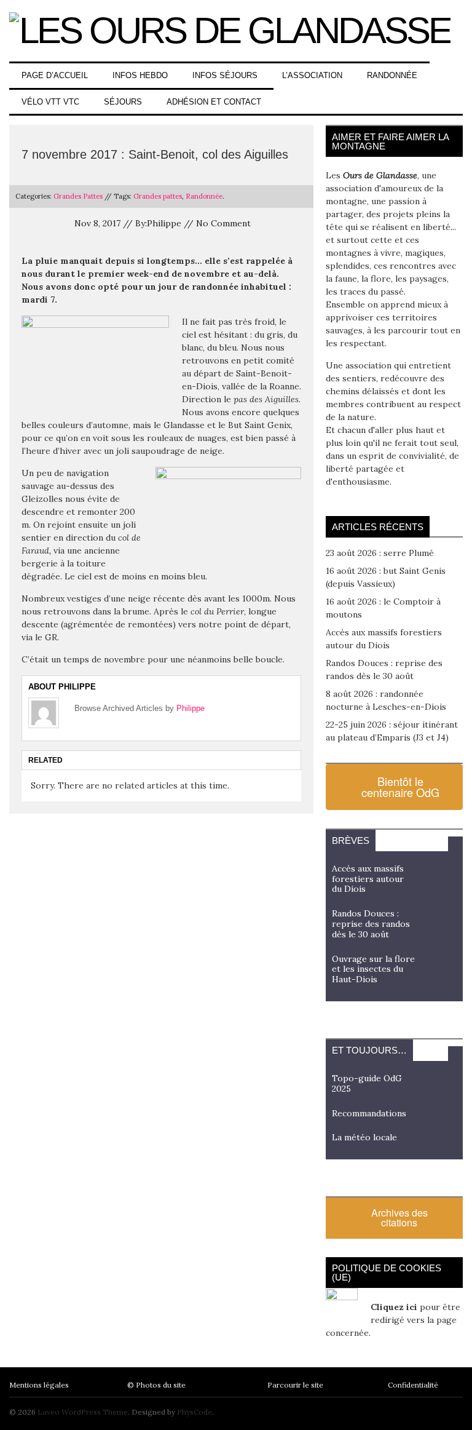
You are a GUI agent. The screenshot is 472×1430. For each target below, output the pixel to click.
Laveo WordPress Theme (82, 1411)
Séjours (123, 101)
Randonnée (392, 75)
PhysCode (194, 1411)
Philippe (190, 708)
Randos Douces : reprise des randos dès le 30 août (371, 924)
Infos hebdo (140, 75)
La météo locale (364, 1137)
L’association (312, 75)
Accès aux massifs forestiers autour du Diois (368, 879)
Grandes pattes (157, 196)
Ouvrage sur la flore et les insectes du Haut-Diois (373, 969)
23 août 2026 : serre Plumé (380, 552)
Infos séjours (225, 75)
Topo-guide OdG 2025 (367, 1083)
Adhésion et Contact (214, 101)
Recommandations (369, 1113)
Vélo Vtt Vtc (50, 101)
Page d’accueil (55, 75)
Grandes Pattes (78, 196)
